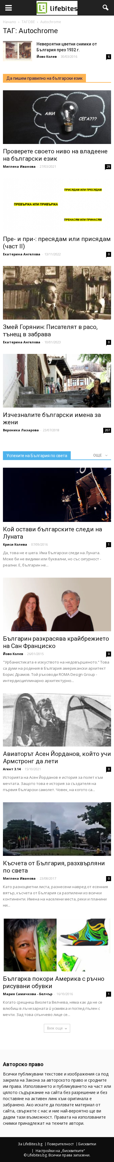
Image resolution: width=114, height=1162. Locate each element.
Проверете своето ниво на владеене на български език (55, 155)
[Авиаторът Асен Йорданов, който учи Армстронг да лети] (57, 720)
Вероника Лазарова (21, 430)
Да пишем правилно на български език (44, 78)
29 (108, 166)
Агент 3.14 (11, 769)
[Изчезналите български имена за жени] (57, 381)
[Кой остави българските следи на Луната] (57, 495)
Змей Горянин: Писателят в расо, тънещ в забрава (50, 330)
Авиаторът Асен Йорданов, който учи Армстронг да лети (57, 757)
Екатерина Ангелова (21, 254)
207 (107, 430)
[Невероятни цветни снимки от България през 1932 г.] (17, 51)
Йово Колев (47, 56)
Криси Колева (15, 544)
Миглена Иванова (19, 166)
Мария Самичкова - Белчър (27, 994)
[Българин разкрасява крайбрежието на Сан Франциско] (57, 604)
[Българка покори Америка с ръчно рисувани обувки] (57, 944)
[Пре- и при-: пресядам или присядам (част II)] (57, 205)
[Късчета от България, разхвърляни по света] (57, 829)
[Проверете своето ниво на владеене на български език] (57, 117)
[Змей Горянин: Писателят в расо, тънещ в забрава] (57, 293)
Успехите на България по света (36, 455)
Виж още (55, 1028)
